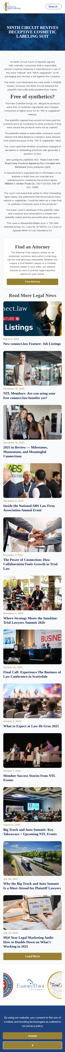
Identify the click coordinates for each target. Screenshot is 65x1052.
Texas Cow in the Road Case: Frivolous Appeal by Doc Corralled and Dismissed (32, 163)
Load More (32, 956)
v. (10, 183)
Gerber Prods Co (25, 183)
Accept (32, 1035)
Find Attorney (32, 281)
